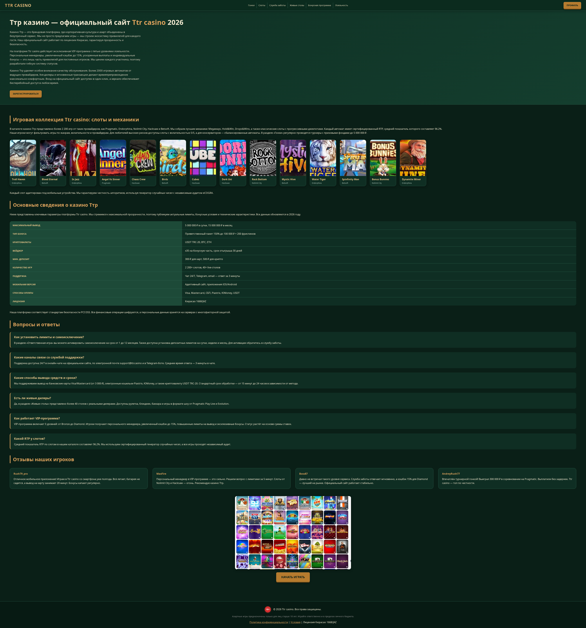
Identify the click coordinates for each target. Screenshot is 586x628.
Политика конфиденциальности (269, 622)
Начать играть (293, 577)
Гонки (251, 5)
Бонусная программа (319, 5)
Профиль (572, 5)
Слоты (262, 5)
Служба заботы (277, 5)
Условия (295, 622)
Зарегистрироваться (26, 93)
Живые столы (297, 5)
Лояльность (341, 5)
